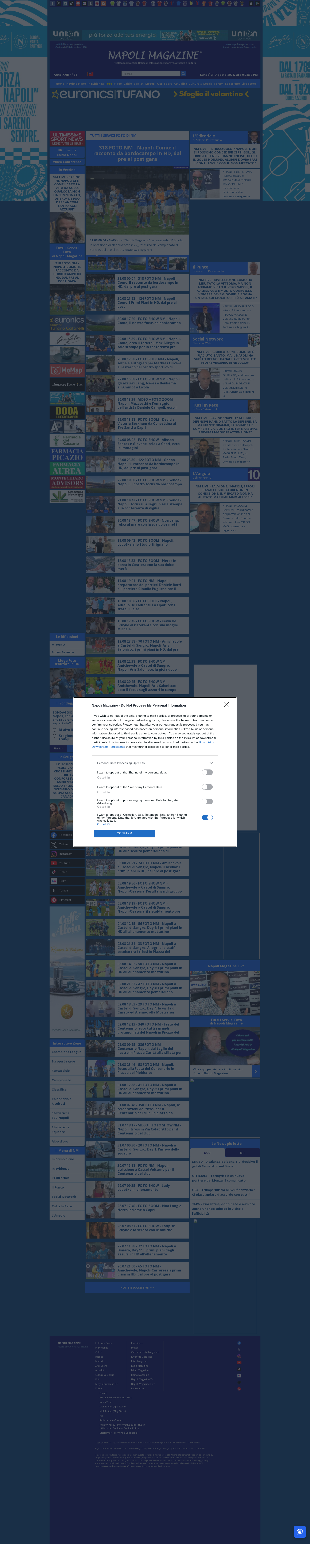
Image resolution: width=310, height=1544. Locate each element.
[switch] (207, 772)
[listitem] (155, 763)
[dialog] (155, 772)
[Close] (228, 706)
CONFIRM (124, 833)
